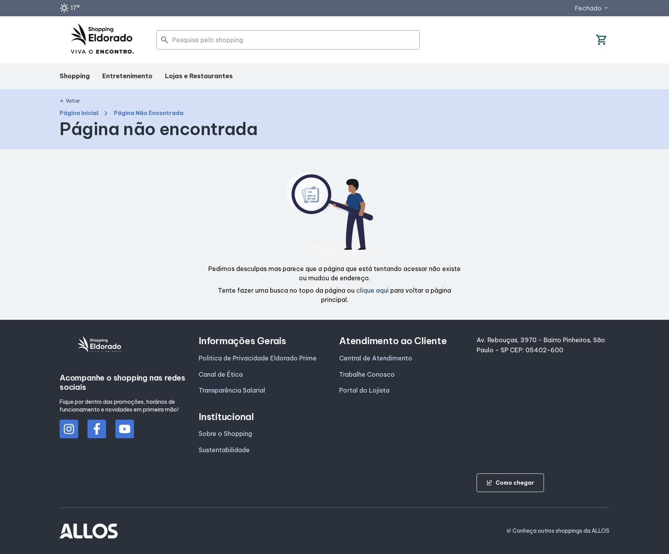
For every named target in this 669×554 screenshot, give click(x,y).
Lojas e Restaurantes (199, 76)
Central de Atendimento (375, 358)
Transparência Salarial (232, 390)
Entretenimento (127, 76)
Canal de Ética (221, 374)
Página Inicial (79, 113)
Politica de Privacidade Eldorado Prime (258, 358)
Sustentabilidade (224, 450)
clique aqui (372, 290)
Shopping (75, 76)
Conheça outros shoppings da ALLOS (557, 530)
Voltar (70, 101)
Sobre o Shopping (225, 433)
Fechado (592, 8)
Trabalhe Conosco (367, 374)
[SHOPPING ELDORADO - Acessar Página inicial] (102, 40)
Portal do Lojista (364, 390)
